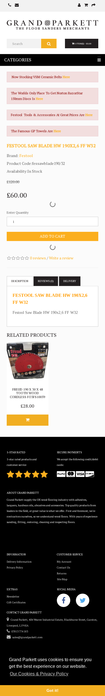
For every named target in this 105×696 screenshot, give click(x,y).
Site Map (62, 579)
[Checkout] (93, 5)
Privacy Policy (15, 567)
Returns (61, 573)
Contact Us (63, 567)
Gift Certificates (16, 602)
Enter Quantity (18, 212)
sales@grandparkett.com (27, 637)
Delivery (69, 281)
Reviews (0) (46, 281)
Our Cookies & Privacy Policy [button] (39, 673)
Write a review (61, 258)
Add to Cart (52, 236)
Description (19, 281)
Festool (26, 155)
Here (66, 77)
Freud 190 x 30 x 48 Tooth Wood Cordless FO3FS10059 (27, 393)
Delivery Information (19, 561)
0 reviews (38, 258)
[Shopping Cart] (86, 5)
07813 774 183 (19, 631)
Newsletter (13, 596)
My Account (64, 561)
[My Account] (79, 5)
